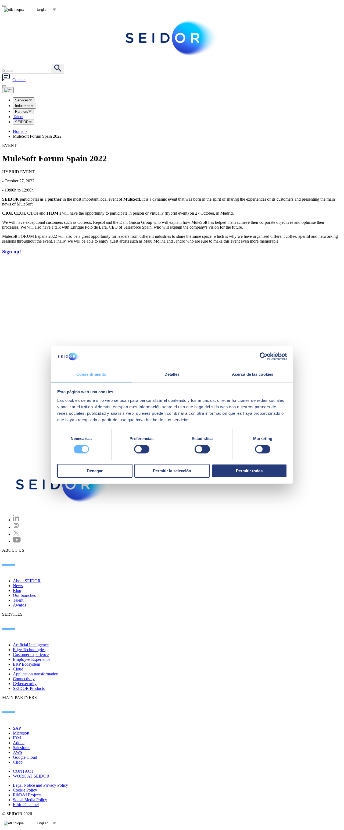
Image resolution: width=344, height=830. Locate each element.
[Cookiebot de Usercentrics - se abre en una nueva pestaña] (263, 356)
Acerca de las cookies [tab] (252, 374)
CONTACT (23, 771)
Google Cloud (25, 757)
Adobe (18, 742)
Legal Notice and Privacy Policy (40, 785)
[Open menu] (8, 90)
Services (22, 100)
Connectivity (24, 678)
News (18, 585)
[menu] (4, 86)
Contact (19, 79)
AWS (17, 752)
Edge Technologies (29, 649)
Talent (18, 116)
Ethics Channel (26, 804)
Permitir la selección (172, 471)
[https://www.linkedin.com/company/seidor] (16, 519)
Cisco (18, 762)
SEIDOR (21, 122)
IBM (17, 738)
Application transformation (35, 674)
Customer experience (31, 654)
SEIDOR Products (29, 688)
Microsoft (21, 733)
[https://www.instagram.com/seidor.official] (16, 527)
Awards (19, 605)
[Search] (58, 68)
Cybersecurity (25, 683)
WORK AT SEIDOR (31, 776)
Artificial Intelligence (31, 645)
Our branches (24, 595)
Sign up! (11, 251)
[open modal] (4, 6)
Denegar (95, 471)
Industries (22, 106)
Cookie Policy (25, 790)
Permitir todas (249, 471)
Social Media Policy (30, 799)
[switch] (141, 449)
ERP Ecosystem (26, 664)
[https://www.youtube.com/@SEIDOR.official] (17, 541)
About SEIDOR (27, 581)
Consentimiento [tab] (91, 374)
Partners (21, 111)
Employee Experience (31, 659)
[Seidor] (172, 38)
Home (20, 131)
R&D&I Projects (27, 795)
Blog (17, 590)
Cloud (18, 669)
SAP (17, 728)
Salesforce (21, 747)
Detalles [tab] (172, 374)
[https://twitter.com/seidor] (16, 534)
